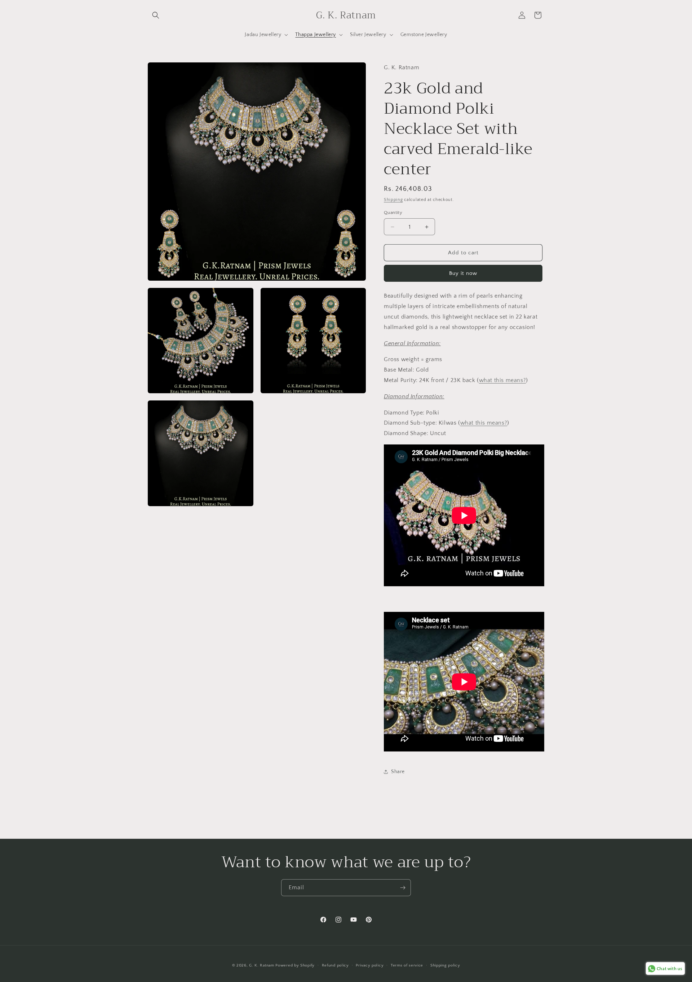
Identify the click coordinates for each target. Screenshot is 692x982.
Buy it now (463, 273)
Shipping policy (445, 965)
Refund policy (335, 965)
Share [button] (398, 772)
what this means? (502, 380)
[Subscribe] (403, 887)
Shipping (393, 199)
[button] (156, 15)
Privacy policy (369, 965)
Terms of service (407, 965)
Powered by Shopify (295, 965)
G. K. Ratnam (261, 965)
